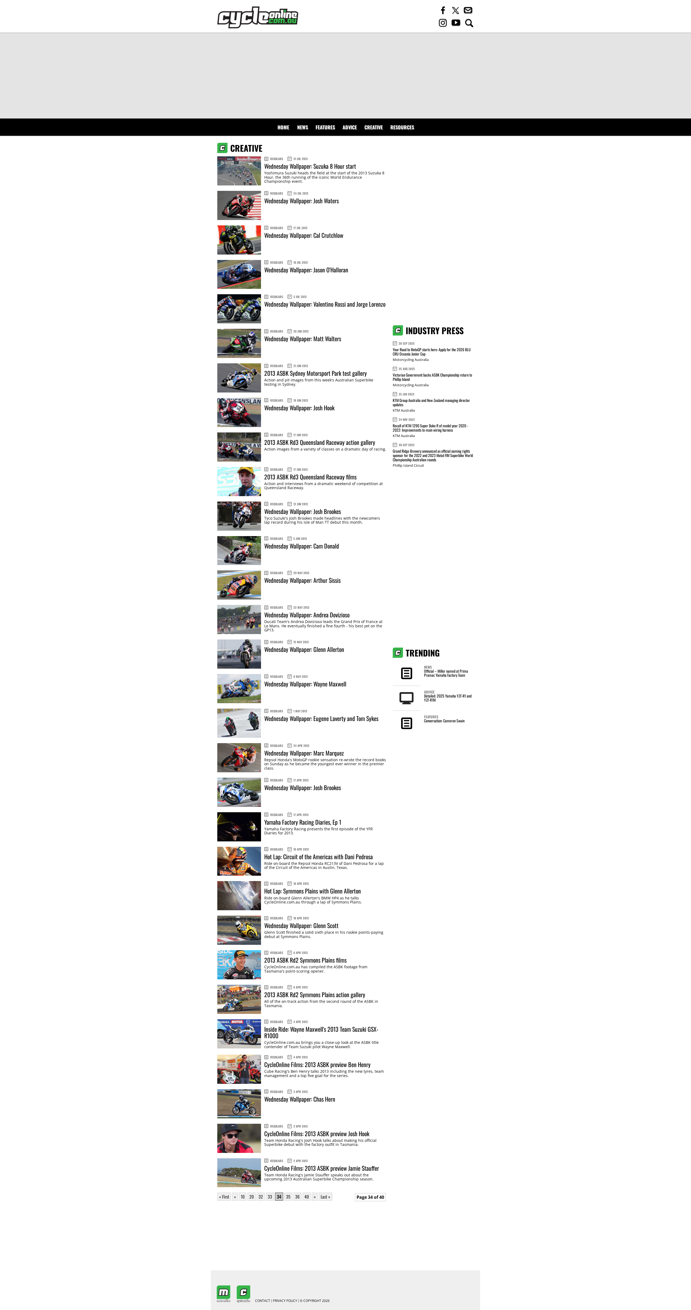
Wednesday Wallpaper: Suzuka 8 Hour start (310, 166)
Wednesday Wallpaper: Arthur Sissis (302, 580)
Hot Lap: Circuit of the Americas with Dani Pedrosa (318, 856)
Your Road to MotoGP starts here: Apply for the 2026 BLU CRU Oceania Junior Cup (432, 352)
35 (288, 1196)
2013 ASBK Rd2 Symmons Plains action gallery (314, 994)
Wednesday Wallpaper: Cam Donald (301, 545)
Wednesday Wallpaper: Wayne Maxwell (305, 683)
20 (251, 1196)
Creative (373, 127)
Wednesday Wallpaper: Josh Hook (299, 407)
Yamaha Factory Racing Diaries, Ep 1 (302, 822)
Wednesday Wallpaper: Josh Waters (301, 200)
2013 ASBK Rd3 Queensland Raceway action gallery (319, 442)
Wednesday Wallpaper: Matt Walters (302, 338)
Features (325, 127)
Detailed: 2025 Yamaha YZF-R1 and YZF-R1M (448, 698)
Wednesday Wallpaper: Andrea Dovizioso (307, 614)
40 (306, 1196)
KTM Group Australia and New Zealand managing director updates (431, 402)
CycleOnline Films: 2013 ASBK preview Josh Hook (316, 1133)
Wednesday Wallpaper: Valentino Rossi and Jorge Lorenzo (324, 304)
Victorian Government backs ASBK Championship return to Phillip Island (432, 377)
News (302, 127)
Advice (350, 127)
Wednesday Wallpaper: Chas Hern (299, 1099)
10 (243, 1196)
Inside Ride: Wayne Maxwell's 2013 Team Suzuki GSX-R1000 (321, 1032)
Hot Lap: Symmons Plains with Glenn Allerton (312, 890)
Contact (262, 1300)
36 (297, 1196)
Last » (325, 1196)
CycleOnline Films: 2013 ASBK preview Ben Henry (317, 1064)
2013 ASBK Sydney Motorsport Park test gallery (315, 373)
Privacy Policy (285, 1300)
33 (270, 1196)
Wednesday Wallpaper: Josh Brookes (302, 511)
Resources (402, 127)
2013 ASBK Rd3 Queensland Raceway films (310, 476)
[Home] (257, 17)
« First (224, 1196)
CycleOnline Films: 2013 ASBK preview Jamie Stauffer (321, 1168)
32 (261, 1196)
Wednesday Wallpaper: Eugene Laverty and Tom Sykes (321, 718)
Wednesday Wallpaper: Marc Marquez (304, 753)
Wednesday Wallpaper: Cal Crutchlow (303, 235)
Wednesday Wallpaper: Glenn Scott (301, 925)
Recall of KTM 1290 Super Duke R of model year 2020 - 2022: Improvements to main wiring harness (430, 428)
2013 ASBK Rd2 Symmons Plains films (305, 960)
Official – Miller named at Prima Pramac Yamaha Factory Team (446, 673)
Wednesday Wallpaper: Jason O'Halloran (306, 269)
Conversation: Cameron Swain (444, 720)
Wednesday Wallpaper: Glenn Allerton (304, 649)
